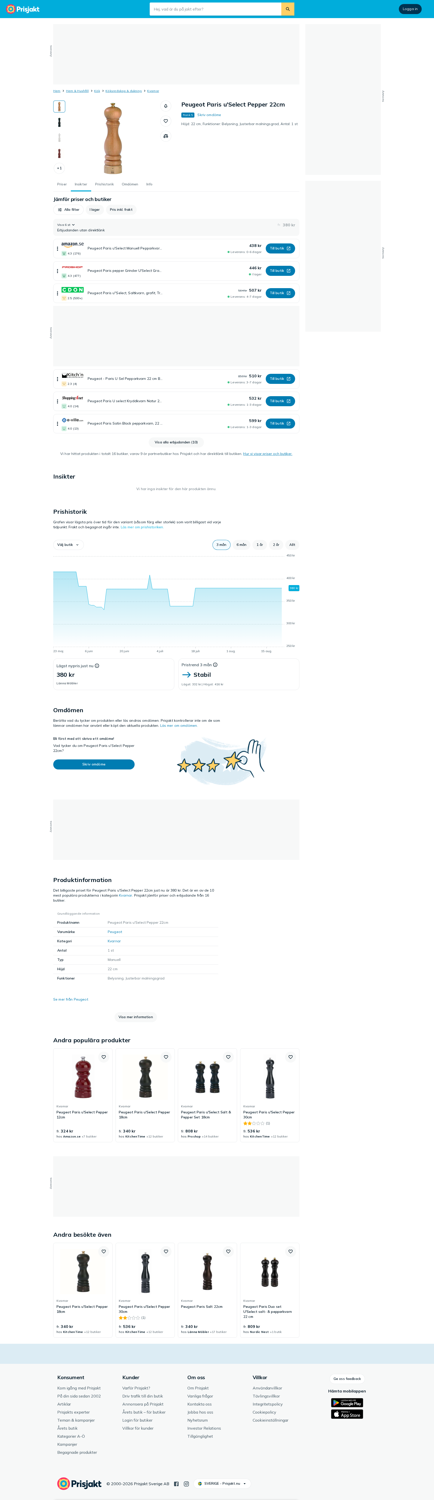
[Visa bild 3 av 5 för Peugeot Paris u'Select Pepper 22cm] (59, 138)
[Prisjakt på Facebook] (176, 1483)
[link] (83, 1095)
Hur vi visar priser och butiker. (267, 453)
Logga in (410, 9)
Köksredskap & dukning (123, 91)
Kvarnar (153, 91)
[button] (59, 168)
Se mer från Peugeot (70, 999)
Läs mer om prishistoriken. (142, 527)
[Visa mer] (57, 248)
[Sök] (287, 9)
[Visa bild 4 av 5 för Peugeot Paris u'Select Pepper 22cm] (59, 153)
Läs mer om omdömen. (179, 725)
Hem (57, 91)
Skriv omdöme (209, 115)
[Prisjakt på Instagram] (186, 1483)
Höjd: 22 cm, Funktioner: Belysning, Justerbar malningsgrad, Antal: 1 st (239, 124)
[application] (176, 604)
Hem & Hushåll (77, 91)
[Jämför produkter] (165, 136)
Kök (97, 91)
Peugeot (115, 931)
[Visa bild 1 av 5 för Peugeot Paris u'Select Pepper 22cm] (59, 106)
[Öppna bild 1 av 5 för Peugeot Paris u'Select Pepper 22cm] (112, 138)
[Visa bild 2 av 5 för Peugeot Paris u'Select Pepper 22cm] (59, 122)
